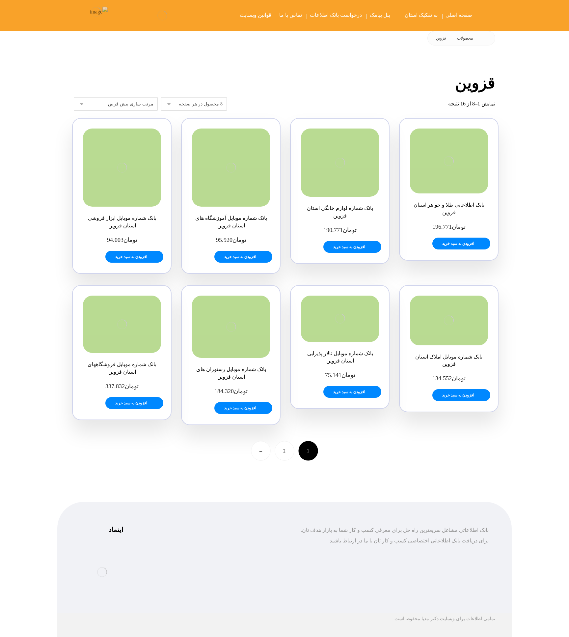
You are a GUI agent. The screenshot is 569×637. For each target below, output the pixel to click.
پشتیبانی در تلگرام (177, 552)
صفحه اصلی (256, 552)
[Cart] (123, 15)
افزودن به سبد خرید (458, 243)
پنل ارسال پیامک (251, 573)
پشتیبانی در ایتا (181, 573)
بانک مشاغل (256, 563)
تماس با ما (258, 584)
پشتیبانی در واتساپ (175, 563)
